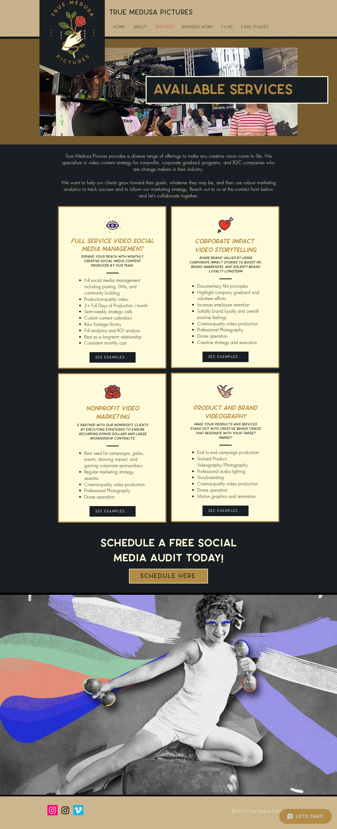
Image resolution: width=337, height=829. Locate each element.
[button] (227, 27)
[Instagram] (52, 810)
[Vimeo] (78, 810)
